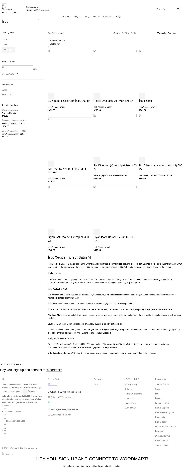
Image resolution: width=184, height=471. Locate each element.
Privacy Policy (108, 469)
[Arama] (168, 8)
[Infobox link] (92, 9)
